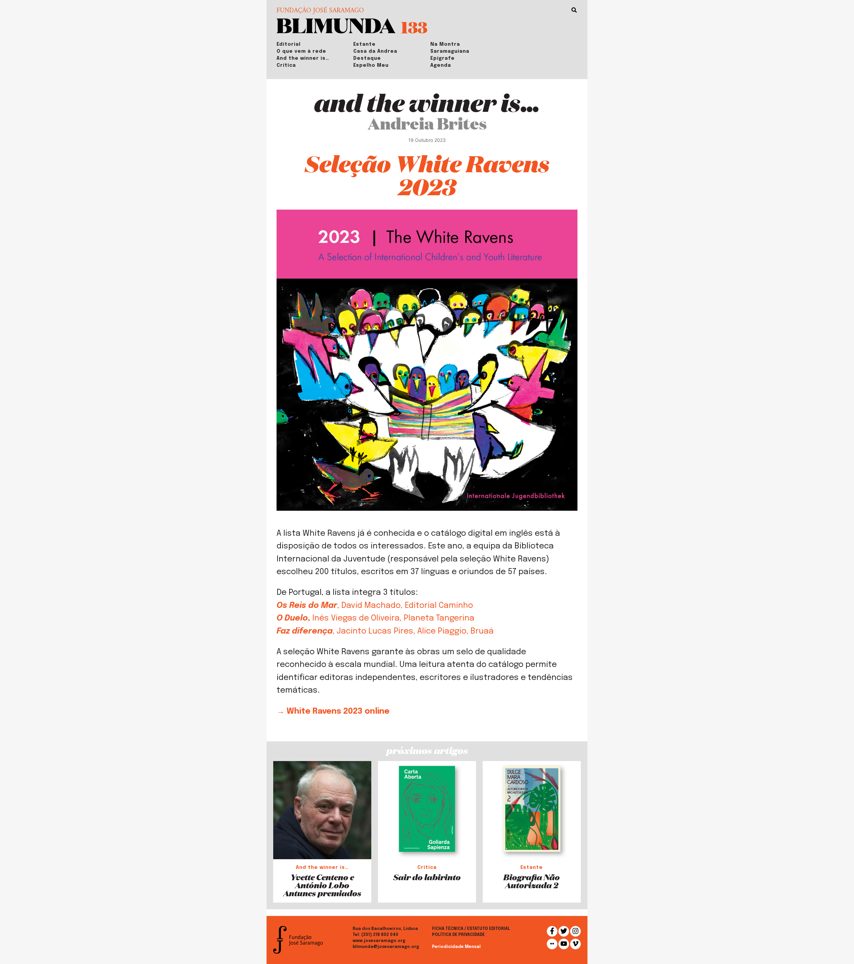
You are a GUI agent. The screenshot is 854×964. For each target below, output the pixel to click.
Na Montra (445, 44)
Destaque (367, 58)
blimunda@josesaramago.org (386, 947)
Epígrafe (442, 58)
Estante (364, 44)
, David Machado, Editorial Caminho (406, 605)
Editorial (289, 44)
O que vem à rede (301, 51)
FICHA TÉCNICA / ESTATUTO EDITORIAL (471, 929)
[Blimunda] (336, 25)
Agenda (440, 65)
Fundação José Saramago (320, 11)
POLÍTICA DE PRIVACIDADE (458, 935)
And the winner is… (303, 58)
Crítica (286, 65)
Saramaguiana (449, 51)
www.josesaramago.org (379, 941)
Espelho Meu (371, 65)
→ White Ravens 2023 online (333, 711)
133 (414, 27)
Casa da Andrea (375, 51)
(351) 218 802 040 (379, 935)
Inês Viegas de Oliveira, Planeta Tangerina (392, 618)
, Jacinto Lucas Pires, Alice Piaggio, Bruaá (413, 631)
